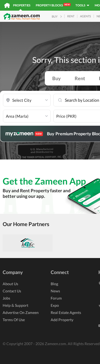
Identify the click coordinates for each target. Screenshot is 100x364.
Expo (55, 305)
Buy (56, 78)
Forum (56, 298)
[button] (27, 100)
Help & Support (15, 305)
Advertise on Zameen (21, 312)
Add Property (62, 319)
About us (10, 283)
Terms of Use (14, 319)
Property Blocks (53, 5)
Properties (21, 5)
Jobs (6, 298)
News (55, 291)
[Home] (7, 5)
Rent (80, 78)
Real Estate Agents (66, 312)
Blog (54, 283)
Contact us (12, 291)
